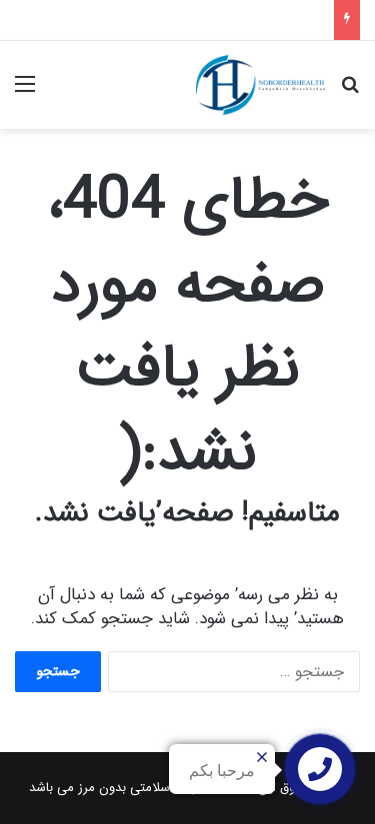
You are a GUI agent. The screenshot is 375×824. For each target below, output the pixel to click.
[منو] (25, 92)
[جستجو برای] (350, 92)
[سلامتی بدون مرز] (260, 85)
